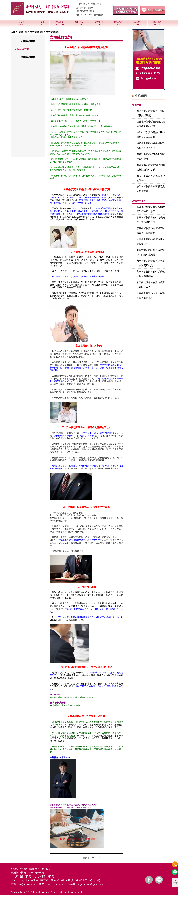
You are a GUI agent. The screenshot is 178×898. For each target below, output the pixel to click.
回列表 (86, 858)
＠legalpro (148, 78)
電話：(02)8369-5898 (23, 884)
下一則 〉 (96, 858)
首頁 (13, 32)
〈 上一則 (76, 858)
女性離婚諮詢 (36, 32)
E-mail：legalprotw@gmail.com (86, 884)
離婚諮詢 (23, 32)
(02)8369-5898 (87, 11)
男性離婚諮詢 (28, 57)
